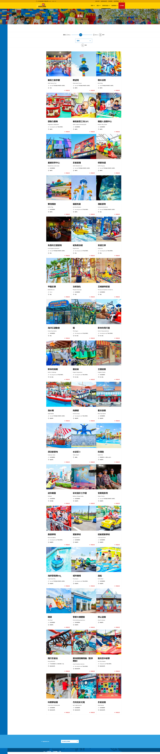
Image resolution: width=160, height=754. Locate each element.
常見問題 (110, 1)
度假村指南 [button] (105, 5)
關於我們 (97, 1)
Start (44, 751)
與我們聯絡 (116, 1)
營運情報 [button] (114, 5)
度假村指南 (49, 751)
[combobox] (70, 741)
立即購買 (122, 5)
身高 (64, 35)
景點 (60, 751)
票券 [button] (92, 5)
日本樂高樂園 (55, 751)
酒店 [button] (98, 5)
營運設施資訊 (104, 1)
